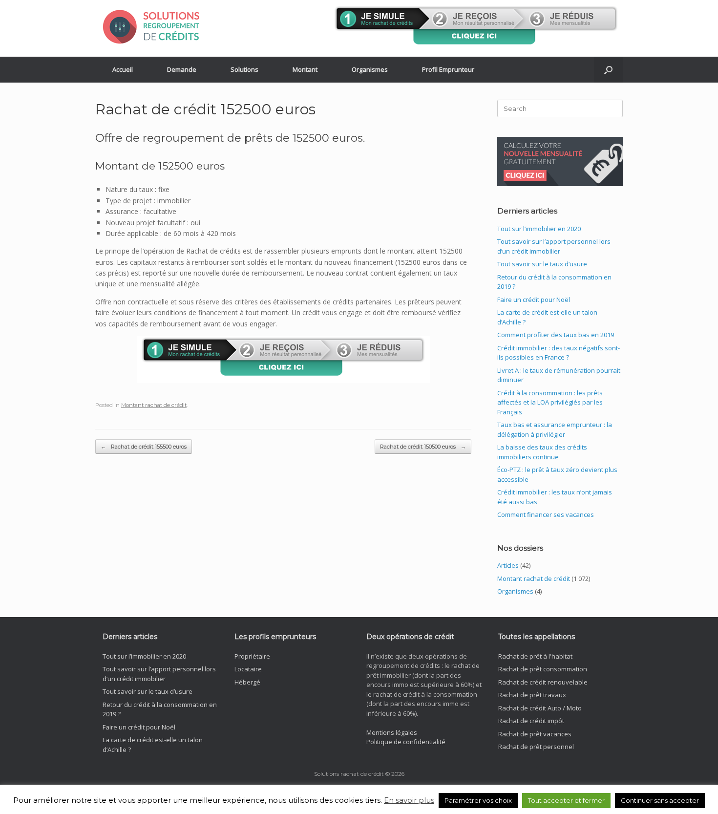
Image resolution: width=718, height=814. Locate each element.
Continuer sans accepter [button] (660, 800)
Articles (508, 565)
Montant (305, 69)
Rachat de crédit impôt (531, 720)
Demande (181, 69)
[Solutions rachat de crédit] (156, 26)
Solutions (244, 69)
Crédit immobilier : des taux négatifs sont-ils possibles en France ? (558, 352)
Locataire (248, 668)
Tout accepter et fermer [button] (566, 800)
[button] (608, 70)
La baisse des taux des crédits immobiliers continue (542, 452)
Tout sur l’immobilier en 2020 (539, 228)
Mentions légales (391, 732)
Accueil (122, 69)
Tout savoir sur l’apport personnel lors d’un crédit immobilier (554, 246)
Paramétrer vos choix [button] (478, 800)
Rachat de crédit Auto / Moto (540, 708)
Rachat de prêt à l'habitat (535, 656)
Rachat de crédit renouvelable (543, 682)
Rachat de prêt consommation (542, 668)
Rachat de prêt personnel (536, 746)
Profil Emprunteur (448, 69)
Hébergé (247, 682)
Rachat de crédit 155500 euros (144, 446)
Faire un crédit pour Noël (533, 299)
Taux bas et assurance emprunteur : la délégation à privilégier (554, 429)
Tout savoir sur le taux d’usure (542, 263)
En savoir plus (409, 800)
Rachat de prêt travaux (532, 694)
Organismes (370, 69)
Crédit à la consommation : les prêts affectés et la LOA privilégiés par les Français (550, 402)
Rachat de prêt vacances (534, 733)
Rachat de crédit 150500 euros (423, 446)
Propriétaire (252, 656)
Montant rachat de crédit (154, 405)
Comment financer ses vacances (545, 514)
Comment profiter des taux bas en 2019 (555, 334)
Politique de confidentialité (405, 741)
